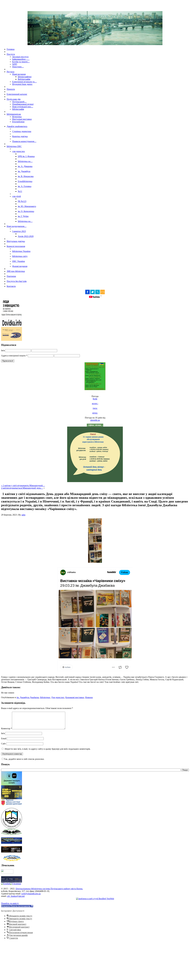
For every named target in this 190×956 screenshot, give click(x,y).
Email (3, 738)
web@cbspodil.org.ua (31, 893)
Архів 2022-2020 (26, 236)
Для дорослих (57, 697)
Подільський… (19, 101)
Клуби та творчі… (21, 62)
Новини (89, 697)
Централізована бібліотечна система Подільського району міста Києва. (49, 888)
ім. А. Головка (24, 186)
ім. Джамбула (24, 171)
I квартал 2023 (19, 231)
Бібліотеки (45, 697)
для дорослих (18, 151)
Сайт (3, 743)
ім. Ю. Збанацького (27, 206)
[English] (5, 883)
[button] (17, 906)
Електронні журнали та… (24, 81)
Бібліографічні (24, 76)
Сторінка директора (21, 131)
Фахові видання (19, 266)
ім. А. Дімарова (25, 166)
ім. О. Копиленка (26, 211)
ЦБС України (18, 261)
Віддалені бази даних (22, 84)
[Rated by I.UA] (7, 873)
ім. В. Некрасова (26, 176)
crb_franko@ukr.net (16, 896)
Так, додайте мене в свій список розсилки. (24, 759)
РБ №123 (22, 201)
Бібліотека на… (25, 161)
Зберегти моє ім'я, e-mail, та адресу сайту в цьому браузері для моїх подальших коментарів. (47, 749)
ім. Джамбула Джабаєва (28, 697)
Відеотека (17, 116)
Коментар (6, 728)
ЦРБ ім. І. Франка (26, 156)
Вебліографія (24, 79)
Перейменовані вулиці (23, 104)
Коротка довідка (20, 136)
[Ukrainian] (15, 883)
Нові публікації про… (22, 106)
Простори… (18, 67)
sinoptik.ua (95, 420)
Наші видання (19, 74)
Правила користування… (24, 141)
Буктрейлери (18, 121)
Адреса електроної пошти (14, 355)
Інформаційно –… (20, 59)
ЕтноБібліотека (25, 181)
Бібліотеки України (21, 251)
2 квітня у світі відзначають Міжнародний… (24, 485)
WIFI (14, 64)
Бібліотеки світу (20, 256)
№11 (20, 191)
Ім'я (3, 350)
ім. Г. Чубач (23, 216)
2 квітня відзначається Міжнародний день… (22, 488)
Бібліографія (18, 109)
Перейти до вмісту (10, 903)
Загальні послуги (20, 57)
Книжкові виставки (74, 697)
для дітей (16, 196)
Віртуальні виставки (22, 119)
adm (23, 515)
